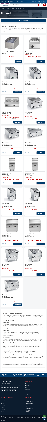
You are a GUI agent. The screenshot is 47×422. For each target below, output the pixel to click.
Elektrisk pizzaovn (4, 400)
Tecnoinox (3, 405)
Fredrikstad (39, 417)
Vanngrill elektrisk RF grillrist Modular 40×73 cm (29, 174)
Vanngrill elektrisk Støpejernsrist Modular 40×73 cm (6, 174)
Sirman (2, 411)
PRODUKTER (7, 8)
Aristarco (2, 401)
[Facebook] (5, 390)
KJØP (18, 61)
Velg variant (41, 61)
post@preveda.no (30, 374)
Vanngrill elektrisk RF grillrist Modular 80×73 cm (29, 235)
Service (13, 8)
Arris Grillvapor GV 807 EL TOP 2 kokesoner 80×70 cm (30, 114)
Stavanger (29, 417)
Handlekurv (27, 392)
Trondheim (18, 417)
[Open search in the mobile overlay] (25, 5)
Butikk (5, 15)
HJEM (3, 8)
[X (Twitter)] (15, 390)
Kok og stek (9, 15)
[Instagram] (2, 390)
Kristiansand (44, 417)
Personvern (6, 417)
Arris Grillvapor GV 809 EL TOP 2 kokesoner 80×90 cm (7, 144)
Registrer (43, 1)
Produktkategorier (24, 20)
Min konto (26, 394)
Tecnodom (3, 409)
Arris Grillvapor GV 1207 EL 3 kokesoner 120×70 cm (30, 144)
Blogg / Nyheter (27, 389)
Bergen (25, 417)
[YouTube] (7, 390)
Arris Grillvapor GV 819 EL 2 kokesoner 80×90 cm (30, 266)
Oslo (22, 417)
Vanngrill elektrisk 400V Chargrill (8, 52)
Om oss (26, 387)
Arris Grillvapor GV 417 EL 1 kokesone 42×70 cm (7, 205)
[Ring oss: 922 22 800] (44, 416)
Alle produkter (27, 385)
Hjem (2, 15)
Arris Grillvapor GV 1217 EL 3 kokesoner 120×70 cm (7, 296)
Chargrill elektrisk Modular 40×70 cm (29, 52)
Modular (2, 407)
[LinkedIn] (10, 390)
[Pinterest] (13, 390)
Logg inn (39, 1)
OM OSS (17, 8)
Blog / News (34, 1)
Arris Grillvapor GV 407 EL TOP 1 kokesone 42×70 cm (7, 83)
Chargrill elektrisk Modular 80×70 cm (6, 113)
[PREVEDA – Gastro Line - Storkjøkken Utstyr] (6, 382)
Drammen (33, 417)
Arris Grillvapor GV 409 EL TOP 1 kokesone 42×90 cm (30, 83)
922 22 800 (5, 1)
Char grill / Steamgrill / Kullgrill (18, 15)
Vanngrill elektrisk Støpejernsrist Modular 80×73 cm (6, 235)
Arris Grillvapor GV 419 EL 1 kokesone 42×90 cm (30, 205)
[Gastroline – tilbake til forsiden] (5, 4)
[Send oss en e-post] (44, 419)
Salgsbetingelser (12, 417)
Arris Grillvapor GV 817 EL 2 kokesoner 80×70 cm (7, 266)
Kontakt (22, 8)
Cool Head (3, 403)
